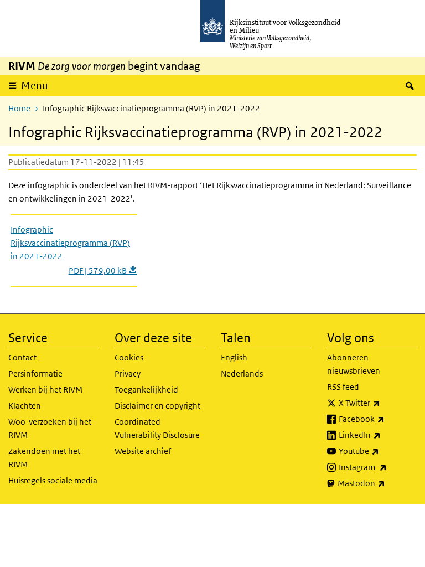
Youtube (378, 450)
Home (19, 108)
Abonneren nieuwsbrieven (353, 364)
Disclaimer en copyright (157, 405)
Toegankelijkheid (146, 389)
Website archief (143, 451)
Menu (34, 85)
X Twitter (378, 402)
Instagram (378, 466)
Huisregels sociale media (52, 480)
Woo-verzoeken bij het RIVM (49, 428)
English (234, 357)
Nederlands (242, 373)
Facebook (378, 418)
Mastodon (377, 482)
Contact (22, 357)
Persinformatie (35, 373)
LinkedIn (378, 434)
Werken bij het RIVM (45, 389)
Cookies (129, 357)
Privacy (128, 373)
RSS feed (343, 387)
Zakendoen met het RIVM (44, 458)
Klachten (24, 405)
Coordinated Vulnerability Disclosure (157, 428)
